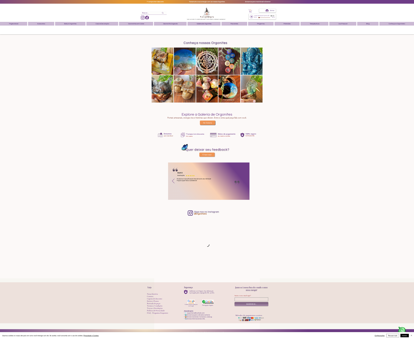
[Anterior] (173, 181)
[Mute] (271, 16)
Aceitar (404, 335)
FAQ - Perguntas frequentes (157, 313)
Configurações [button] (380, 335)
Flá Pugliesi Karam (185, 173)
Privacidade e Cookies (91, 335)
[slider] (274, 15)
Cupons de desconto (154, 298)
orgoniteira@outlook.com (196, 313)
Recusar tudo (392, 335)
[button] (250, 10)
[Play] (251, 17)
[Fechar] (411, 335)
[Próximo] (244, 181)
